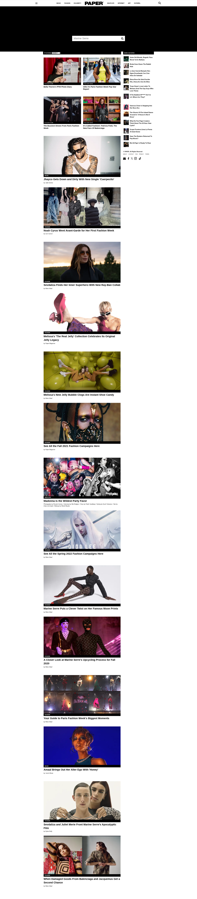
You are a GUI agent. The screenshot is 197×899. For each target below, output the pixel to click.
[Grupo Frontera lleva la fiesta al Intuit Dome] (126, 130)
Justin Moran (49, 773)
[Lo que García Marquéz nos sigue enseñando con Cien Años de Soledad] (126, 72)
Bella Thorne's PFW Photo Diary (58, 87)
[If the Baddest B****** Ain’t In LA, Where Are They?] (126, 96)
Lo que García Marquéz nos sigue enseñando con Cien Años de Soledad (140, 73)
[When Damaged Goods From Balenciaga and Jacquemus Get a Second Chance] (82, 855)
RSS (136, 154)
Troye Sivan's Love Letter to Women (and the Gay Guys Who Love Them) (141, 88)
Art (129, 3)
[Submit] (122, 38)
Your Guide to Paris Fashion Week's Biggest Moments (76, 718)
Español (137, 3)
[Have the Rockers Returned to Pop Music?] (126, 137)
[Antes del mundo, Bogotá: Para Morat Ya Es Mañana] (126, 58)
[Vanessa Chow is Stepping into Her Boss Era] (126, 107)
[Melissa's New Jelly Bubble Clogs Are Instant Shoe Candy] (82, 370)
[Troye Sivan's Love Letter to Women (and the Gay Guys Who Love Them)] (126, 87)
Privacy (141, 154)
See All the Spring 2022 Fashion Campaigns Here (73, 553)
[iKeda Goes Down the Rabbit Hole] (126, 65)
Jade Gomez (49, 183)
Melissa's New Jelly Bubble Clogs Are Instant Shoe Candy (79, 394)
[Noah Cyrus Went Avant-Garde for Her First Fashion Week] (82, 206)
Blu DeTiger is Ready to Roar (140, 143)
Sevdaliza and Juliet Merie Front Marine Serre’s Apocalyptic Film (80, 826)
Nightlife (110, 3)
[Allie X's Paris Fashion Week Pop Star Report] (102, 70)
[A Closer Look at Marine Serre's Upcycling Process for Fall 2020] (82, 636)
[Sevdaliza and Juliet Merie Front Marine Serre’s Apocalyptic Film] (82, 800)
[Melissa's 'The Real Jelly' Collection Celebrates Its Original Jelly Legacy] (82, 312)
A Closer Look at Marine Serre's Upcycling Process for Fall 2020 (79, 661)
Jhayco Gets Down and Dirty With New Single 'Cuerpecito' (79, 179)
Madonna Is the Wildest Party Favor (65, 500)
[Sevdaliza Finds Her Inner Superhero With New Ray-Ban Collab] (82, 261)
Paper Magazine (50, 343)
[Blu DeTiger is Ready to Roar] (126, 144)
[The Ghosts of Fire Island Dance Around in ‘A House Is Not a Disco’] (126, 113)
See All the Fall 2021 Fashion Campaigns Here (72, 446)
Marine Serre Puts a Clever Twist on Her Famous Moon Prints (81, 608)
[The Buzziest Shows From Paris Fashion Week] (62, 109)
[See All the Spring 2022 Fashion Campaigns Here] (82, 529)
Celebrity (77, 3)
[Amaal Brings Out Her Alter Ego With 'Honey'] (82, 745)
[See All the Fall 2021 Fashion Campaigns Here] (82, 422)
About (125, 154)
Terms (147, 154)
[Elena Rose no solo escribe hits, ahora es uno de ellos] (126, 80)
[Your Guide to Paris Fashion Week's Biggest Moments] (82, 694)
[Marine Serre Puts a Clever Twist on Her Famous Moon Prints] (82, 584)
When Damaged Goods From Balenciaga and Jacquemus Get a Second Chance (82, 880)
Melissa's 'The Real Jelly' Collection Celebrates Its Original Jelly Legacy (79, 338)
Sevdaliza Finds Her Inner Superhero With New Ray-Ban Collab (82, 285)
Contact (131, 154)
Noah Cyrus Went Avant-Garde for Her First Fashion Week (79, 230)
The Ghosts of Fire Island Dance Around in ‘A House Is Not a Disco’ (141, 115)
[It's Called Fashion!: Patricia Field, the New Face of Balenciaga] (102, 109)
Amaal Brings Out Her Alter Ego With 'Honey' (71, 769)
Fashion (67, 3)
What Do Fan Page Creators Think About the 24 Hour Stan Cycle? (140, 123)
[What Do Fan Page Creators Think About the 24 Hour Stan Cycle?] (126, 122)
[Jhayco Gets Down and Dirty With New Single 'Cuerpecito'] (82, 155)
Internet (121, 3)
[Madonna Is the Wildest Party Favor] (82, 477)
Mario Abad (48, 288)
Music (59, 3)
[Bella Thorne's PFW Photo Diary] (62, 70)
